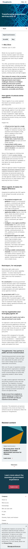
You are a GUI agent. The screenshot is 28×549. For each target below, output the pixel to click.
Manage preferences (14, 546)
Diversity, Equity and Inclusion (10, 517)
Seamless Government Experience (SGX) (13, 169)
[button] (14, 465)
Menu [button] (22, 2)
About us (4, 500)
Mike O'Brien (7, 44)
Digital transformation (9, 34)
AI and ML (5, 39)
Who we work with (7, 508)
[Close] (26, 526)
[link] (14, 487)
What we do (5, 503)
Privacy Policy (8, 543)
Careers (4, 520)
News (3, 514)
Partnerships (5, 505)
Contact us (10, 396)
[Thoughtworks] (7, 2)
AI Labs (4, 511)
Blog (13, 39)
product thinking (17, 155)
